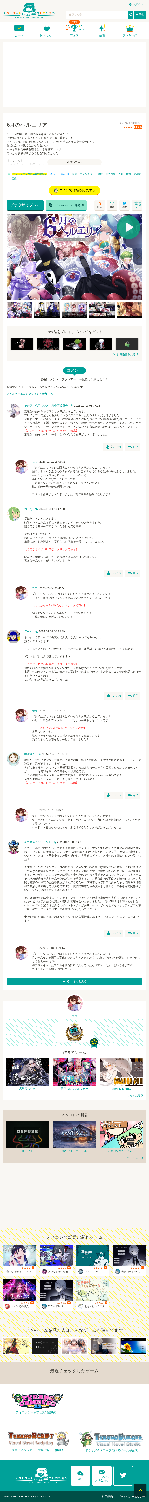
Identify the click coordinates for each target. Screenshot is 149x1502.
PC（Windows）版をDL (67, 205)
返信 (133, 447)
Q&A (80, 1474)
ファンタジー (87, 174)
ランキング (129, 35)
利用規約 (107, 1496)
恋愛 (74, 174)
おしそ (28, 509)
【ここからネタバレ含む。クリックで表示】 (51, 430)
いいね (113, 447)
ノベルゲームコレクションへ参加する (30, 393)
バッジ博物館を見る (123, 354)
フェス (74, 35)
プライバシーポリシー (131, 1496)
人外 (120, 174)
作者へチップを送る (137, 204)
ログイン (137, 4)
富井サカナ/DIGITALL (37, 842)
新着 (102, 35)
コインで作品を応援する (77, 190)
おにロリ (110, 174)
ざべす (28, 631)
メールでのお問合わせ (102, 1475)
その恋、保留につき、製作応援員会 (46, 405)
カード (19, 35)
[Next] (138, 256)
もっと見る (133, 1095)
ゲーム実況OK (61, 174)
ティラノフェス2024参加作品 (29, 174)
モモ (34, 461)
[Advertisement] (74, 74)
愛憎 (128, 174)
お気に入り (47, 35)
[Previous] (11, 256)
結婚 (100, 174)
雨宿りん (29, 754)
